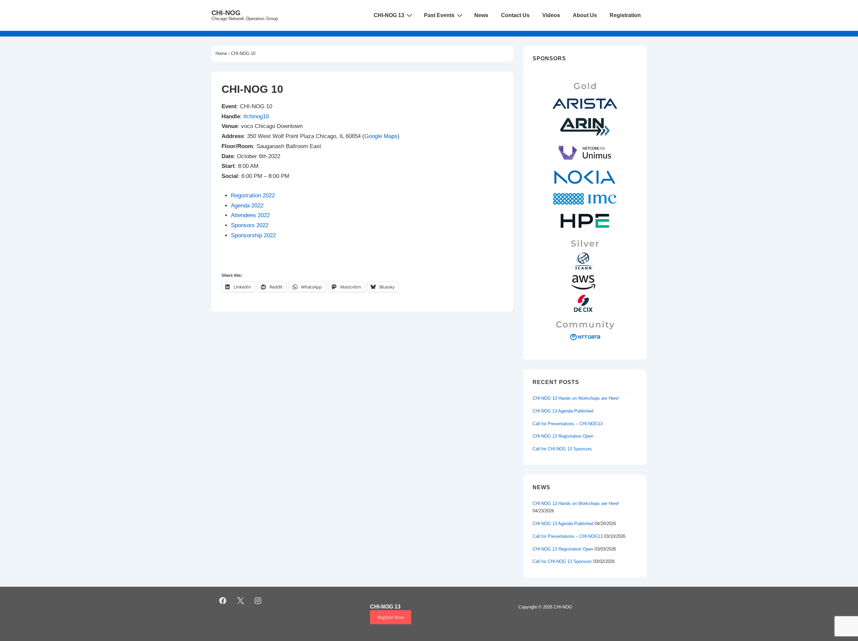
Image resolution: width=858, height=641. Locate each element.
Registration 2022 (253, 195)
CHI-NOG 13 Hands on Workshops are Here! (576, 398)
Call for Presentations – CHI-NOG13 (568, 423)
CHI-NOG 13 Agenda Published (563, 410)
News (481, 15)
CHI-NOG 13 (389, 15)
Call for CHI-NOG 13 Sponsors (562, 448)
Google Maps (380, 136)
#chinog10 (256, 116)
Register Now (390, 617)
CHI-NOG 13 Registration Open (563, 436)
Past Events (439, 15)
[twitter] (240, 600)
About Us (585, 15)
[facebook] (223, 600)
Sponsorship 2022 (253, 235)
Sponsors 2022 (249, 225)
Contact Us (515, 15)
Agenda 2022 (247, 205)
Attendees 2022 (250, 215)
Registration (625, 15)
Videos (551, 15)
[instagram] (258, 600)
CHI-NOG (226, 12)
